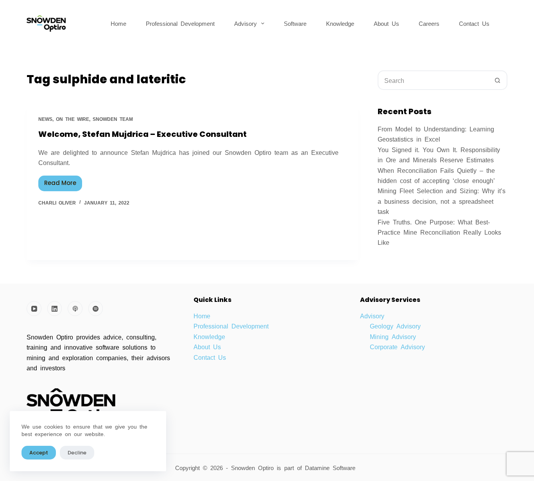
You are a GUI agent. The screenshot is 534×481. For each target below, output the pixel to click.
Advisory (245, 23)
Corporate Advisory (397, 346)
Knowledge (340, 23)
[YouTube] (34, 308)
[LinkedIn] (54, 308)
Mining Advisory (393, 336)
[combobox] (433, 80)
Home (118, 23)
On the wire (72, 119)
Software (295, 23)
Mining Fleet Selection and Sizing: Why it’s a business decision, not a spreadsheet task (441, 200)
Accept (38, 452)
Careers (429, 23)
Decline (77, 452)
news (45, 119)
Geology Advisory (395, 326)
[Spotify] (95, 308)
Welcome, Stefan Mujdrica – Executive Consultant (142, 134)
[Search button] (498, 80)
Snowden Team (113, 119)
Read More (63, 181)
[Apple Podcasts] (75, 308)
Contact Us (474, 23)
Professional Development (180, 23)
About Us (386, 23)
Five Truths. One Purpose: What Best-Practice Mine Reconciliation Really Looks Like (439, 232)
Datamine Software (331, 467)
